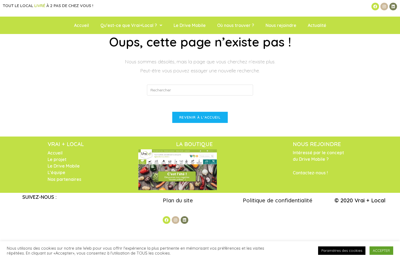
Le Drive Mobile (190, 25)
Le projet (57, 159)
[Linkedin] (393, 6)
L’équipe (56, 172)
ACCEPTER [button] (381, 250)
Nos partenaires (64, 179)
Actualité (317, 25)
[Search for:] (200, 89)
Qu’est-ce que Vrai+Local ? (128, 25)
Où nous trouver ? (235, 25)
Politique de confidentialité (277, 200)
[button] (131, 25)
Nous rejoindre (281, 25)
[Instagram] (384, 6)
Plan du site (179, 200)
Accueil (81, 25)
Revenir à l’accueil (200, 117)
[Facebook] (375, 6)
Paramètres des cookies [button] (341, 250)
